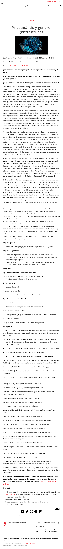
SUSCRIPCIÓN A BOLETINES (44, 515)
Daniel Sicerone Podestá (19, 66)
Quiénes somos (17, 6)
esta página (10, 494)
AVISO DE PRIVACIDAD (32, 515)
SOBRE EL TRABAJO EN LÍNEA (19, 515)
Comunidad (42, 6)
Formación (34, 6)
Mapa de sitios (49, 6)
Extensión (31, 20)
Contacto (56, 6)
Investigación (24, 6)
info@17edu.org (30, 543)
